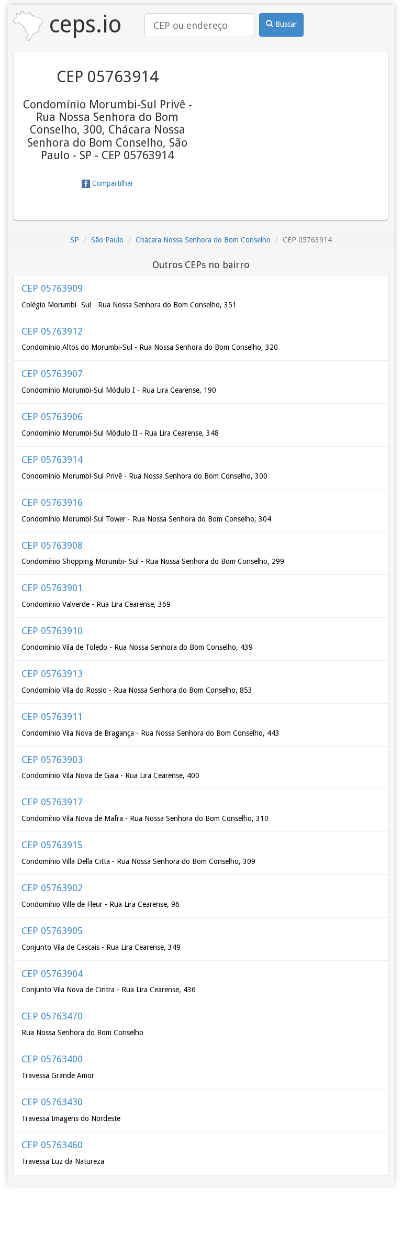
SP (74, 240)
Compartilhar (111, 183)
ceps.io (82, 24)
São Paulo (107, 240)
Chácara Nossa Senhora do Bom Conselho (203, 240)
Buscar (285, 24)
